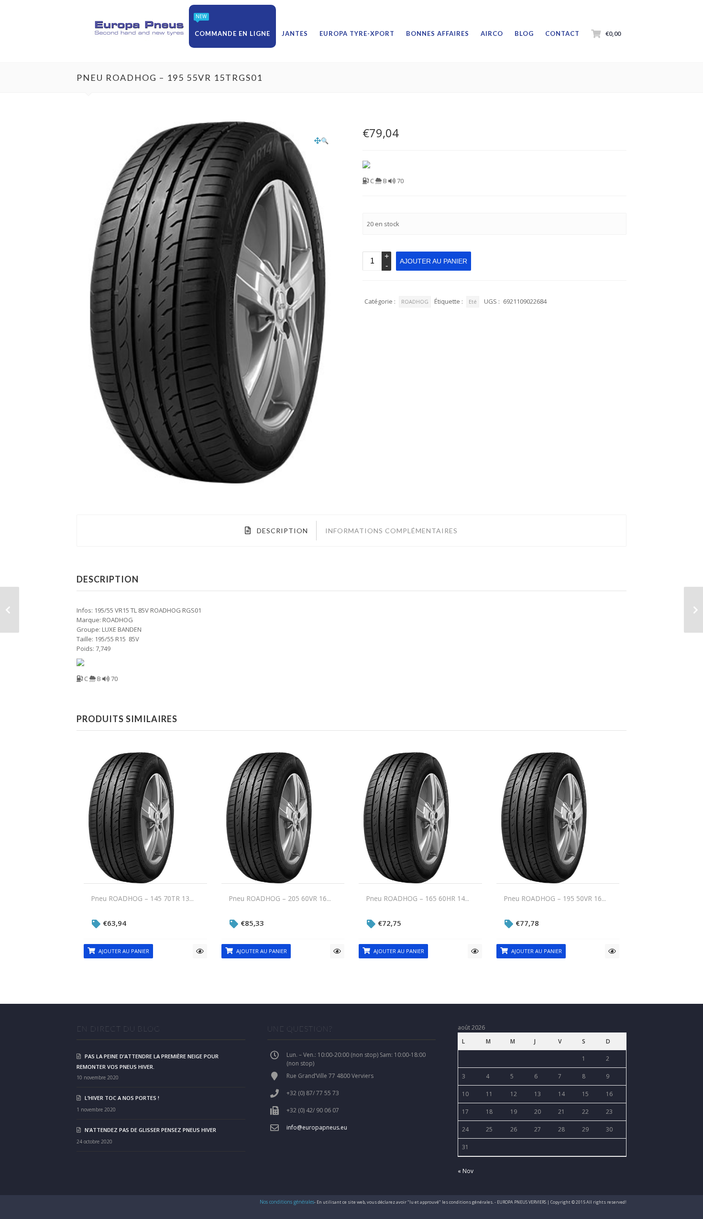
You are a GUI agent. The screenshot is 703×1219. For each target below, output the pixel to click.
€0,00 (613, 33)
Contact (562, 33)
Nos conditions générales (287, 1201)
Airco (492, 33)
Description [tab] (281, 531)
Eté (473, 301)
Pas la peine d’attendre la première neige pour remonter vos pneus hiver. (148, 1061)
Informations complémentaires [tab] (391, 531)
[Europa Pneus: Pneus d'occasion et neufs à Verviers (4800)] (139, 28)
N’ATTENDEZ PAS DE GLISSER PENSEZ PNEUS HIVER (150, 1129)
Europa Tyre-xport (357, 33)
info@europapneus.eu (316, 1127)
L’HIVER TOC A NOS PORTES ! (122, 1097)
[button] (321, 140)
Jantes (295, 33)
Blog (524, 33)
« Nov (465, 1171)
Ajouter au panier (433, 261)
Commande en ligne (232, 33)
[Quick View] (200, 951)
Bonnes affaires (437, 33)
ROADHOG (414, 301)
